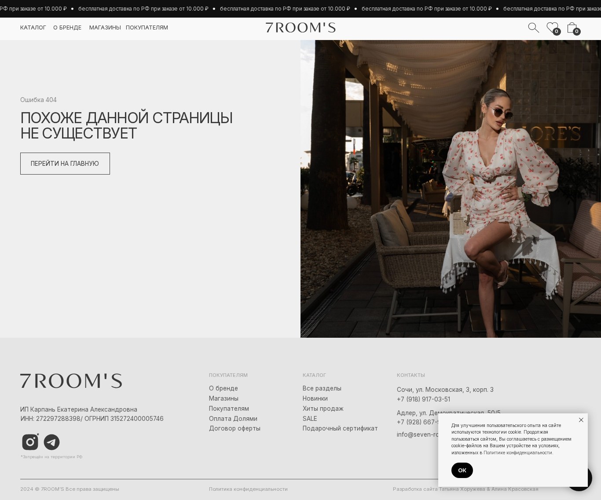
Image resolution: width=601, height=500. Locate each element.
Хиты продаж (323, 408)
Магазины (223, 398)
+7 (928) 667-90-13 (425, 422)
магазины (105, 27)
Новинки (315, 398)
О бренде (223, 388)
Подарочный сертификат (340, 428)
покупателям (147, 27)
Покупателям (229, 408)
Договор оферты (234, 428)
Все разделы (322, 388)
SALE (310, 418)
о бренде (67, 27)
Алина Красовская (515, 489)
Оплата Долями (233, 418)
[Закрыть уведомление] (581, 420)
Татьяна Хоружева (462, 489)
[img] (51, 442)
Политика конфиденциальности (248, 489)
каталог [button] (33, 27)
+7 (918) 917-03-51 (423, 399)
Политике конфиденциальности (518, 452)
